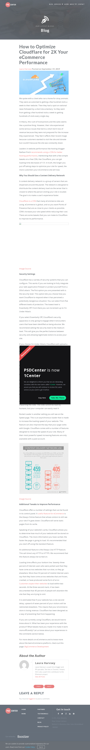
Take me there (57, 398)
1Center (52, 384)
